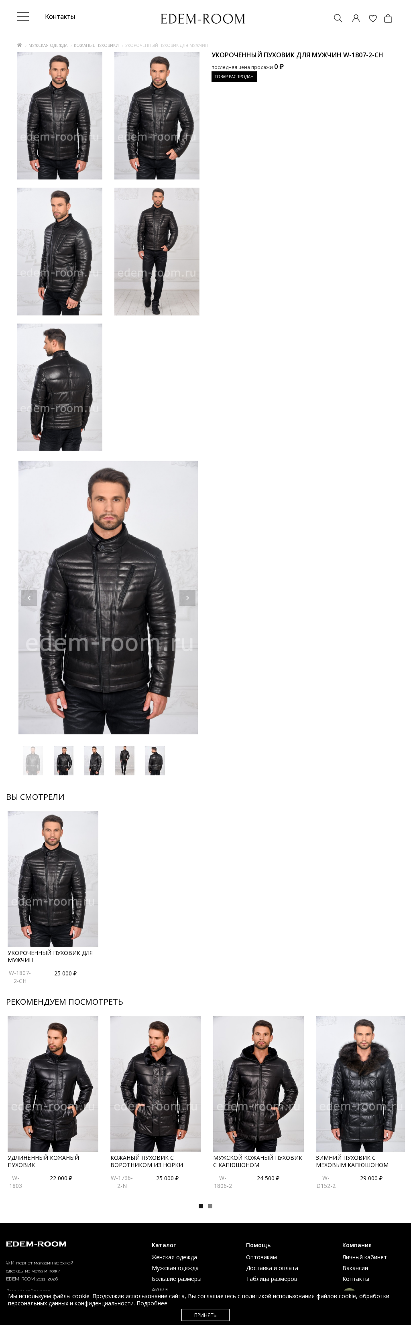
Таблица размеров (271, 1279)
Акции (160, 1289)
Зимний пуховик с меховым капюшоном (352, 1161)
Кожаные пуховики (96, 45)
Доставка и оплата (272, 1268)
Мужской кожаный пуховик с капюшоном (257, 1161)
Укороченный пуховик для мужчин (50, 956)
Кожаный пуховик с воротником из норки (146, 1161)
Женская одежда (174, 1257)
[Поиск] (334, 19)
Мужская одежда (47, 45)
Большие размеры (176, 1279)
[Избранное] (369, 19)
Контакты (355, 1279)
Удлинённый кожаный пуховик (43, 1161)
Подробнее (151, 1303)
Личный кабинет (364, 1257)
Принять (205, 1315)
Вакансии (355, 1268)
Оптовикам (261, 1257)
